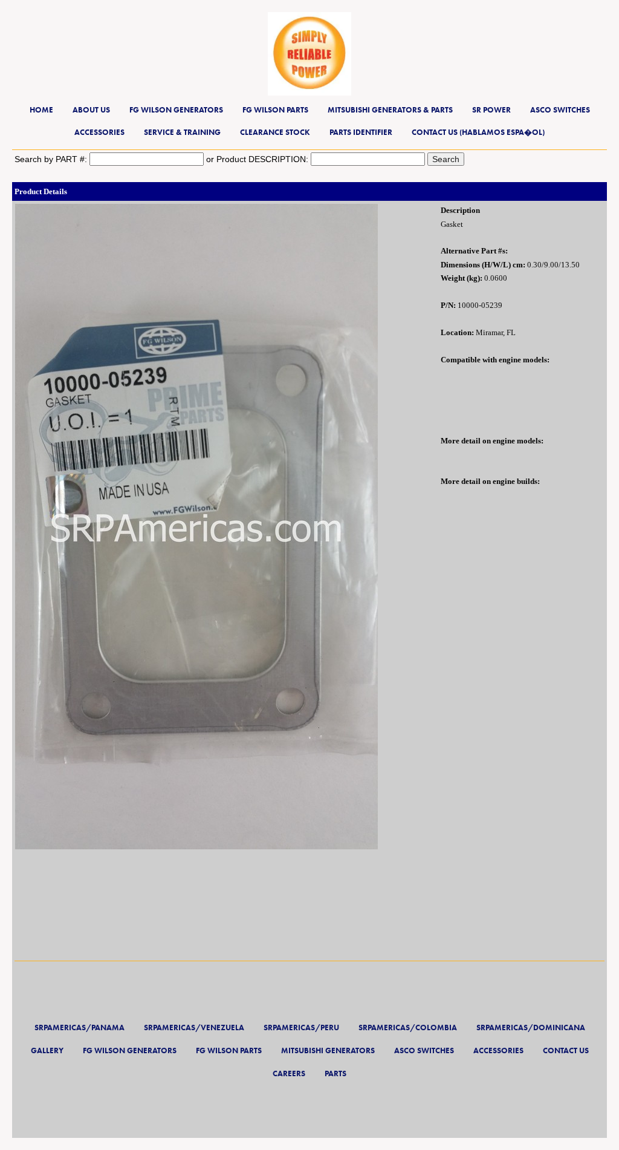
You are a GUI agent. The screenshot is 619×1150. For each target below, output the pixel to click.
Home (41, 109)
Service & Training (182, 132)
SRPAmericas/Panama (79, 1027)
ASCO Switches (560, 109)
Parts (335, 1073)
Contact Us (566, 1050)
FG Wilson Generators (176, 109)
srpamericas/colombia (407, 1027)
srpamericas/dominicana (530, 1027)
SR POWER (491, 109)
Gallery (47, 1050)
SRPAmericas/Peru (301, 1027)
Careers (289, 1073)
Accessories (99, 132)
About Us (91, 109)
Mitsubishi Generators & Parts (390, 109)
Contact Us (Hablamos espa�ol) (478, 132)
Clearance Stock (275, 132)
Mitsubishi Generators (328, 1050)
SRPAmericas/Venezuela (194, 1027)
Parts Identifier (360, 132)
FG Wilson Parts (275, 109)
